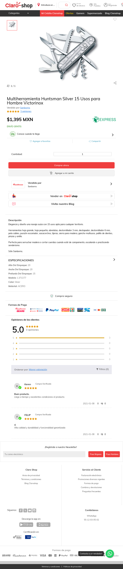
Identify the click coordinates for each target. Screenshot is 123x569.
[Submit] (67, 5)
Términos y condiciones (31, 479)
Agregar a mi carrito (64, 173)
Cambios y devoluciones (91, 487)
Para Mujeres (96, 454)
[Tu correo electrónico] (45, 454)
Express (104, 119)
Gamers (80, 13)
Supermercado (94, 13)
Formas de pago (91, 483)
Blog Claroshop (113, 13)
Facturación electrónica (91, 475)
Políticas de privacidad (72, 567)
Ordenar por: (21, 369)
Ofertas (69, 13)
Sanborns (25, 107)
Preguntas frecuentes (91, 491)
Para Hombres (112, 454)
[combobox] (64, 5)
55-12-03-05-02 (91, 519)
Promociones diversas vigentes (91, 479)
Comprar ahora (61, 165)
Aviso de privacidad (31, 475)
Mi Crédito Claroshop (52, 13)
